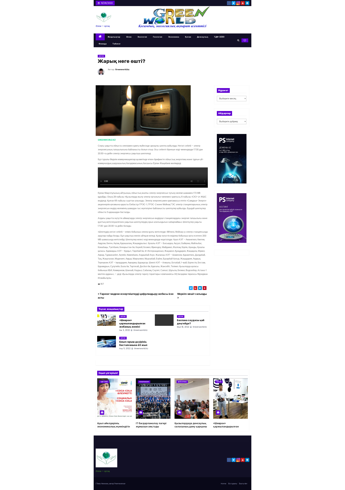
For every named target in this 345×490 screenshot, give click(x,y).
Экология (142, 36)
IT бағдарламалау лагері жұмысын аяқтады (151, 425)
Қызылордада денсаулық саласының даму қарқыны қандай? (191, 426)
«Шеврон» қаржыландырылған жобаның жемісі (132, 323)
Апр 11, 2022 (124, 348)
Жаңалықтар (114, 36)
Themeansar (119, 483)
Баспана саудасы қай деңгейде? (190, 322)
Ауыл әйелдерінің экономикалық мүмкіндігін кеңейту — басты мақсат (113, 426)
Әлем (129, 36)
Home (223, 483)
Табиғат (117, 43)
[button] (238, 40)
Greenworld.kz (122, 69)
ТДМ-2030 (219, 36)
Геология (157, 36)
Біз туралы (232, 483)
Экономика (173, 36)
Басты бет (243, 483)
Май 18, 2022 (183, 327)
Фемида (103, 43)
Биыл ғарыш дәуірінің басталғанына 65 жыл (133, 343)
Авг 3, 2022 (124, 330)
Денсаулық (202, 36)
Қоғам (188, 36)
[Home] (100, 36)
